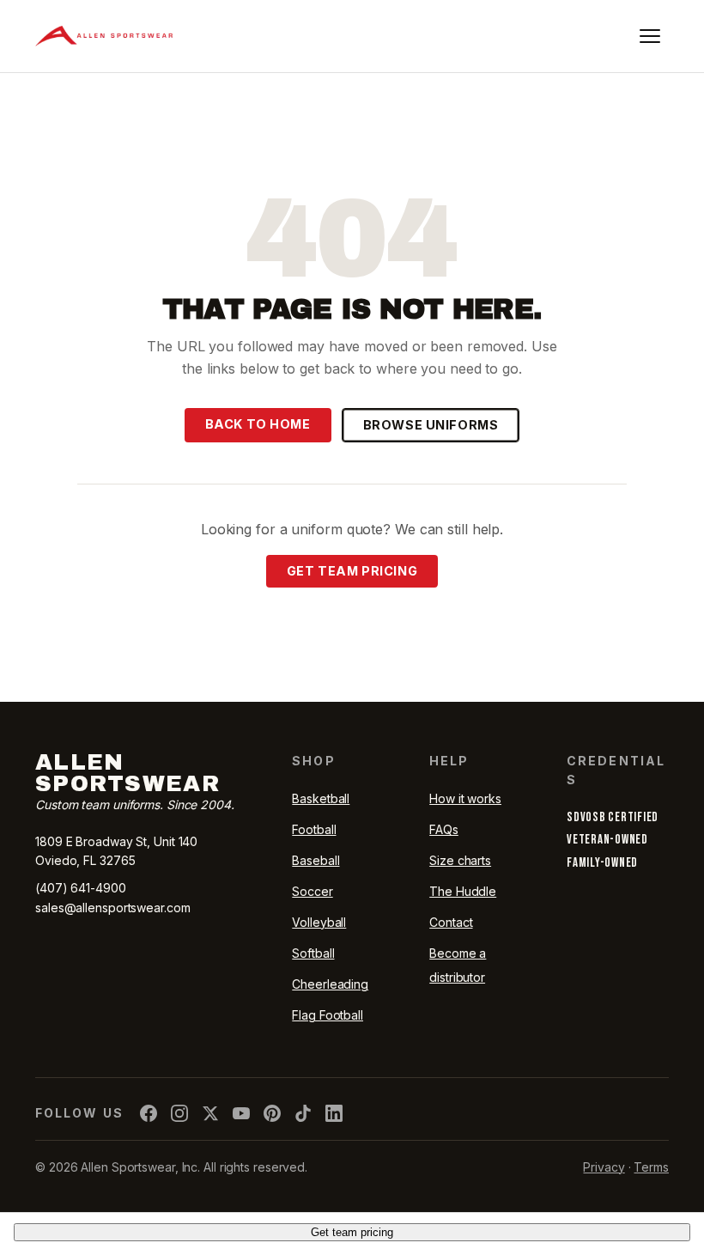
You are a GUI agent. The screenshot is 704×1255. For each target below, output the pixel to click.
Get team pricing (352, 571)
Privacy (603, 1167)
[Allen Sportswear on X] (210, 1113)
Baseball (315, 860)
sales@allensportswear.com (113, 907)
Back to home (258, 424)
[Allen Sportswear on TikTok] (303, 1113)
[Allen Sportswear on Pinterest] (272, 1113)
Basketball (320, 798)
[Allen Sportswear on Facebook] (148, 1113)
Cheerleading (330, 984)
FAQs (443, 829)
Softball (313, 953)
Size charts (460, 860)
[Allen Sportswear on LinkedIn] (334, 1113)
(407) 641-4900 (80, 887)
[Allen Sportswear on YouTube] (241, 1113)
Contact (450, 922)
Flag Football (327, 1015)
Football (314, 829)
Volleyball (319, 922)
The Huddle (462, 891)
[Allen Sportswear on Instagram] (179, 1113)
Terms (651, 1167)
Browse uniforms (431, 424)
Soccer (312, 891)
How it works (465, 798)
